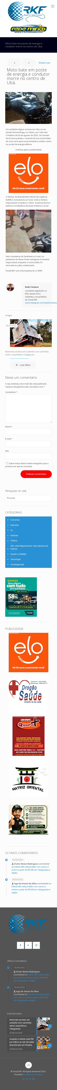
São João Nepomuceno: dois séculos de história (29, 547)
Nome (8, 427)
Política (13, 540)
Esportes (14, 525)
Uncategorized (17, 564)
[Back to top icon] (28, 1065)
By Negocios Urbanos (33, 1074)
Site (7, 451)
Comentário (11, 392)
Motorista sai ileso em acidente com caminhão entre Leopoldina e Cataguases (27, 353)
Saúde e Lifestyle (18, 554)
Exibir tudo (45, 63)
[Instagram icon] (33, 1079)
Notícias (14, 535)
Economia (15, 520)
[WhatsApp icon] (23, 1079)
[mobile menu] (52, 6)
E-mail (8, 439)
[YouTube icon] (30, 1079)
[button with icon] (20, 945)
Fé (11, 530)
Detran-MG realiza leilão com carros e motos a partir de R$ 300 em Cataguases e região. (31, 870)
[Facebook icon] (27, 1079)
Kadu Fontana (32, 287)
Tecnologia (15, 559)
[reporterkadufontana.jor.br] (28, 12)
